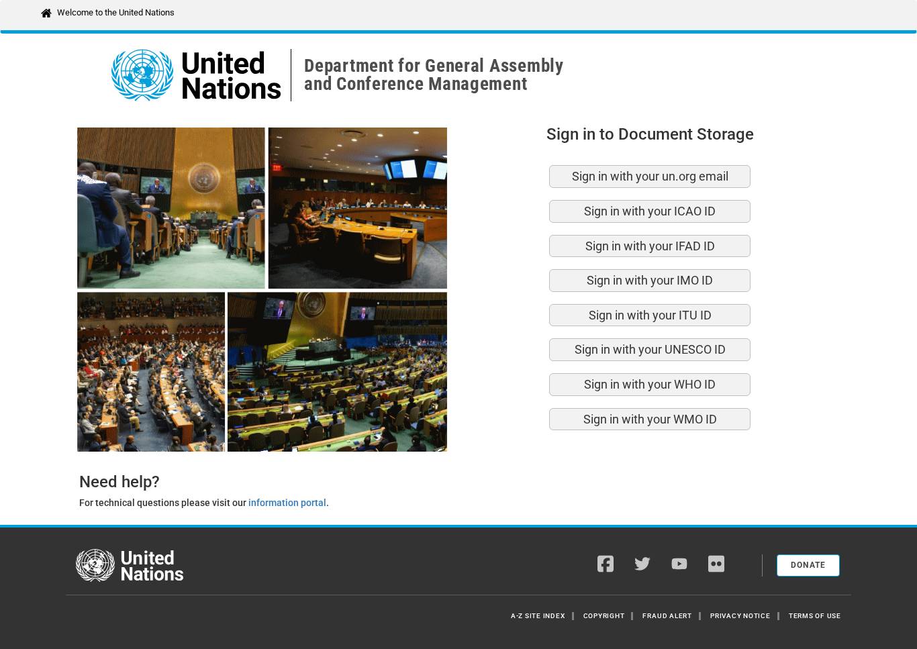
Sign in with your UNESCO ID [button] (650, 349)
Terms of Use (815, 615)
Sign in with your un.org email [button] (650, 176)
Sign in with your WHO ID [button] (650, 384)
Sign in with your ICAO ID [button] (650, 211)
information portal (287, 502)
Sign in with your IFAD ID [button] (650, 246)
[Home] (129, 566)
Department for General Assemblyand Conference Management (434, 75)
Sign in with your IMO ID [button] (650, 280)
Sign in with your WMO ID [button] (650, 419)
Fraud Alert (666, 615)
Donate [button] (808, 565)
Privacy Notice (740, 615)
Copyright (604, 615)
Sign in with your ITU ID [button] (650, 315)
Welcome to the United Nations (116, 12)
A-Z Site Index (538, 615)
